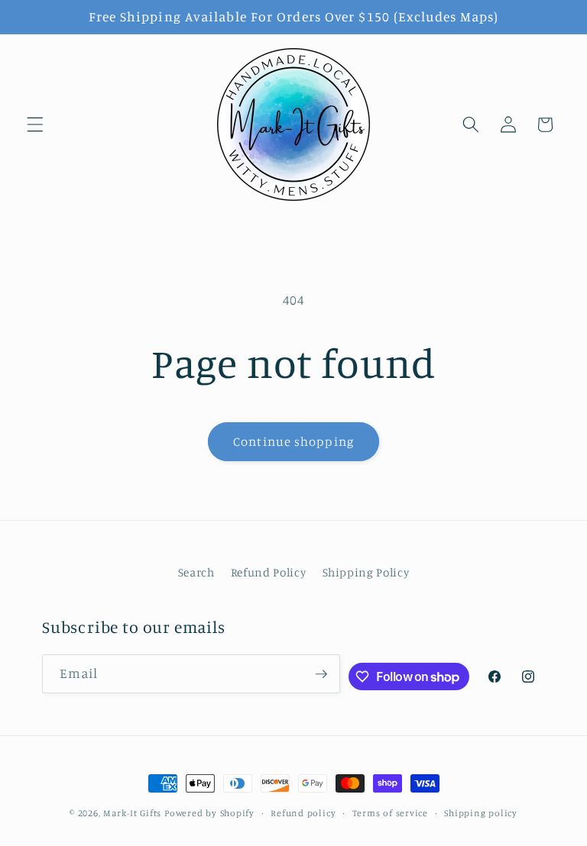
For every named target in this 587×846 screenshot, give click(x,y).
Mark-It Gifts (132, 813)
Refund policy (303, 813)
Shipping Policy (366, 572)
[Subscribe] (321, 674)
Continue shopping (293, 441)
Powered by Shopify (209, 813)
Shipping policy (480, 813)
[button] (35, 124)
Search (196, 572)
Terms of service (390, 813)
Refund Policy (268, 572)
